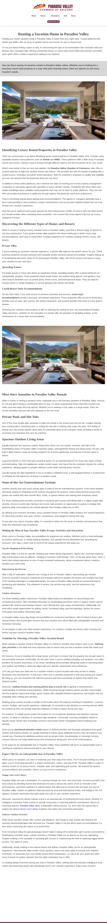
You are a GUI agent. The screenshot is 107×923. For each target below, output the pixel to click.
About (42, 16)
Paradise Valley (27, 806)
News (73, 16)
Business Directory (53, 21)
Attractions (55, 16)
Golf (65, 16)
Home (33, 16)
